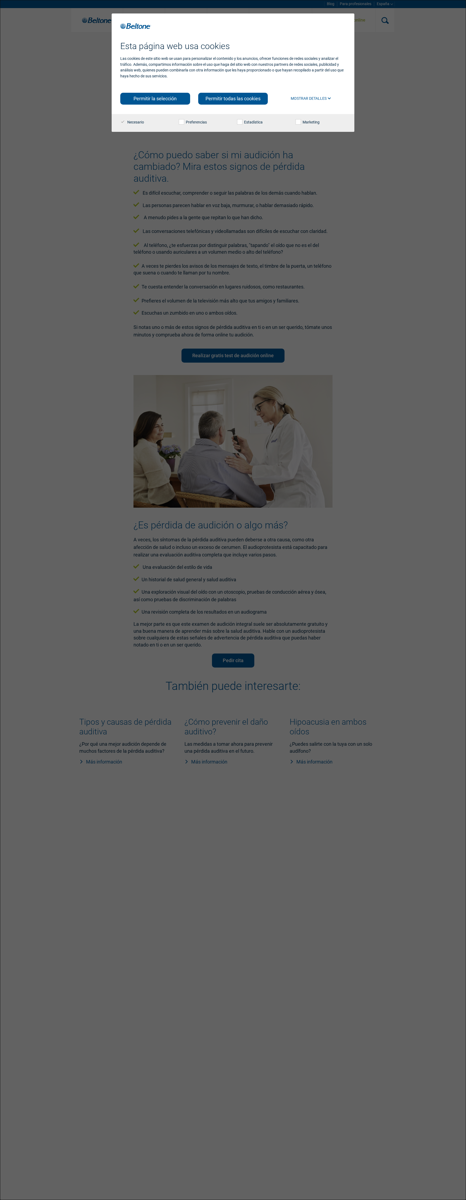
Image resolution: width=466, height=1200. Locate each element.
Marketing (311, 122)
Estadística (253, 122)
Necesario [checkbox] (135, 122)
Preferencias (196, 122)
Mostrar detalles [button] (309, 98)
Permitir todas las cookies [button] (233, 98)
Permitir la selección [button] (155, 98)
